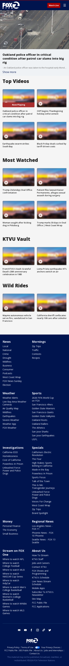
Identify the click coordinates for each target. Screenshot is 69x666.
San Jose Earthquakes (43, 435)
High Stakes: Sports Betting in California (42, 464)
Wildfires (7, 361)
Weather (9, 393)
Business (7, 365)
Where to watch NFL (13, 559)
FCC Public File (39, 602)
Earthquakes (9, 416)
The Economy (10, 529)
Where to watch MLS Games (13, 612)
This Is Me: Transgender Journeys (43, 486)
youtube (25, 630)
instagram (37, 630)
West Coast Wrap (12, 377)
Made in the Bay (40, 469)
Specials (37, 448)
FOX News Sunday (12, 381)
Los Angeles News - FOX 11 (42, 527)
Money (7, 521)
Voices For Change (41, 501)
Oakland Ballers (40, 423)
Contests (36, 353)
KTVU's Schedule (40, 577)
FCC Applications (40, 606)
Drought (7, 357)
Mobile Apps (38, 588)
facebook (31, 630)
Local (5, 346)
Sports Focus (39, 477)
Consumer (8, 369)
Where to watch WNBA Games (15, 605)
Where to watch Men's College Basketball (14, 589)
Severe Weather (11, 420)
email (19, 630)
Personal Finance (11, 525)
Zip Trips (36, 346)
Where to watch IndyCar (11, 582)
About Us (38, 551)
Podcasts (7, 373)
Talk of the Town (41, 481)
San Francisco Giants (43, 412)
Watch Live (54, 5)
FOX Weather (9, 427)
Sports (36, 393)
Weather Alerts (10, 397)
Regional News (42, 521)
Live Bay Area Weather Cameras (14, 403)
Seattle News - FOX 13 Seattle (43, 541)
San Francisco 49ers (42, 404)
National (7, 350)
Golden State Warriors (43, 408)
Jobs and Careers (41, 563)
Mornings (39, 342)
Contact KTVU (39, 566)
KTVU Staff (37, 559)
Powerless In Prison (13, 463)
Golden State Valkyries (43, 416)
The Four (36, 458)
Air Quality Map (10, 408)
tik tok (43, 630)
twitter (49, 630)
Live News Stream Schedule (41, 583)
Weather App (9, 423)
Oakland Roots (39, 420)
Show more (9, 72)
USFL (34, 439)
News (7, 342)
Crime (6, 353)
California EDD (10, 452)
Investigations (13, 448)
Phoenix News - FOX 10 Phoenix (42, 534)
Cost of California (12, 459)
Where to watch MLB (14, 569)
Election (7, 384)
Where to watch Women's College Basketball (12, 596)
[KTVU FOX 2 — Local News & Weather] (12, 5)
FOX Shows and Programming (40, 572)
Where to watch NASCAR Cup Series (13, 575)
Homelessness (10, 456)
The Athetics (38, 427)
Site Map (36, 598)
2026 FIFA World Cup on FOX (43, 399)
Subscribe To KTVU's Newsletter (42, 593)
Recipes (36, 357)
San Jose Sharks (40, 431)
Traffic (35, 350)
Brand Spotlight (40, 513)
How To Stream (40, 555)
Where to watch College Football (11, 564)
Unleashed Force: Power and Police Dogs (12, 470)
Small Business (10, 533)
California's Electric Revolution (41, 454)
